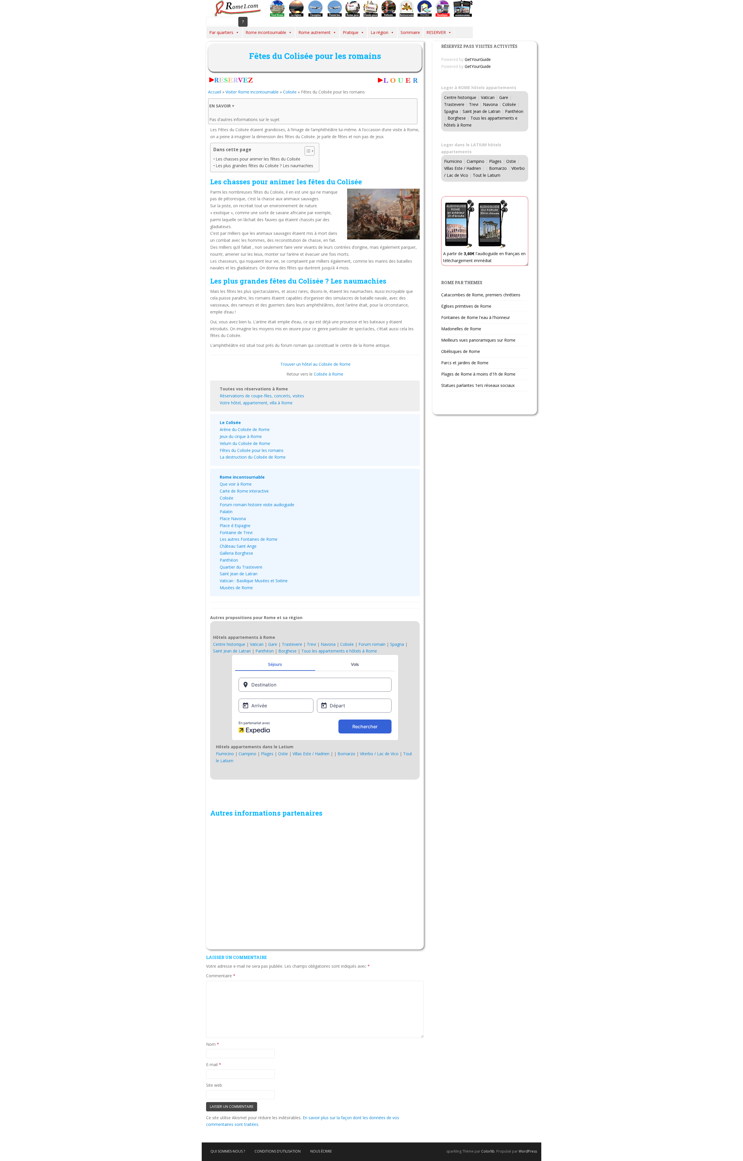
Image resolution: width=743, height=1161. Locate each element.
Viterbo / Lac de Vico (379, 753)
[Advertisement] (315, 882)
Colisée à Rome (328, 374)
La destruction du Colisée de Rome (253, 457)
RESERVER (436, 32)
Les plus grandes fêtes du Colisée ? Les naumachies (264, 165)
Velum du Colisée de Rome (245, 443)
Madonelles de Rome (461, 328)
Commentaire (220, 975)
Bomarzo (346, 753)
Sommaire (410, 32)
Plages (267, 753)
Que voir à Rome (236, 484)
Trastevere (292, 644)
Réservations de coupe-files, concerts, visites (262, 396)
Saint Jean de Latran (238, 573)
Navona (328, 644)
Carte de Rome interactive (244, 491)
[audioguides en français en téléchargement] (463, 8)
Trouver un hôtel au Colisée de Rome (315, 364)
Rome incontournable (266, 32)
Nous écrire (321, 1151)
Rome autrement (314, 32)
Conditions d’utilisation (278, 1151)
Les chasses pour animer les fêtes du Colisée (258, 159)
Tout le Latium (486, 175)
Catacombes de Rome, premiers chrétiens (480, 295)
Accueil (214, 92)
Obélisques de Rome (460, 351)
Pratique (350, 32)
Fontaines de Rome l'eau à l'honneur (475, 317)
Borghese (287, 651)
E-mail (213, 1064)
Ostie (283, 753)
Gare (272, 644)
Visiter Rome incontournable (252, 92)
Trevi (311, 644)
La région (379, 32)
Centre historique (229, 644)
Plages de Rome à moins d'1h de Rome (478, 374)
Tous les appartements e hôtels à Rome (339, 651)
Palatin (226, 511)
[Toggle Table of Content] (306, 151)
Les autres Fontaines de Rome (248, 539)
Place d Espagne (235, 525)
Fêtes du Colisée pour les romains (252, 450)
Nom (212, 1044)
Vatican (257, 644)
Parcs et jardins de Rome (464, 362)
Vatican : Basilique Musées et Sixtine (254, 580)
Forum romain (371, 644)
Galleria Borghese (236, 553)
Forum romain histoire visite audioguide (257, 504)
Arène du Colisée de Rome (245, 429)
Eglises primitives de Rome (466, 306)
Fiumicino (225, 753)
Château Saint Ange (238, 546)
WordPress (528, 1151)
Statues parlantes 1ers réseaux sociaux (478, 385)
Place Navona (233, 518)
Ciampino (247, 753)
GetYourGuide (478, 59)
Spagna (397, 644)
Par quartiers (221, 32)
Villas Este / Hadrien (311, 753)
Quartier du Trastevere (241, 567)
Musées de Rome (236, 587)
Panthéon (229, 560)
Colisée (290, 92)
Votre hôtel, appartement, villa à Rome (256, 402)
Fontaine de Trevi (236, 532)
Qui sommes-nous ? (227, 1151)
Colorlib (488, 1151)
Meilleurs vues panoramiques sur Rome (478, 340)
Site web (214, 1085)
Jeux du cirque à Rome (241, 436)
